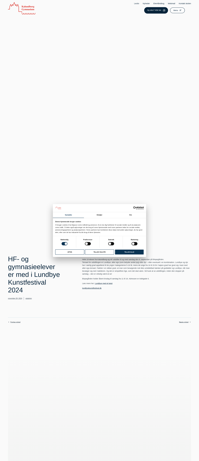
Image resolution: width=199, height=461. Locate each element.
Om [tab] (130, 215)
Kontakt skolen (185, 3)
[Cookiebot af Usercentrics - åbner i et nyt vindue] (135, 208)
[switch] (88, 243)
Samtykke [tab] (68, 215)
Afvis (69, 252)
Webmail (171, 3)
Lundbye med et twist (103, 283)
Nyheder (146, 3)
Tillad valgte (99, 252)
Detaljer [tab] (99, 215)
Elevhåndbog (158, 3)
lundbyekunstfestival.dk (91, 288)
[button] (188, 10)
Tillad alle (129, 252)
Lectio (136, 3)
